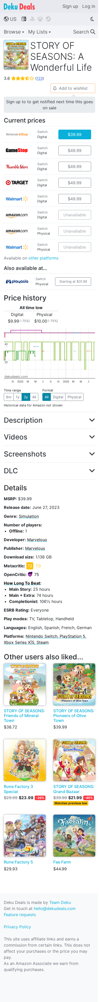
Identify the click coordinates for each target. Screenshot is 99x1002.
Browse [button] (13, 32)
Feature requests (20, 914)
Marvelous (37, 539)
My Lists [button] (38, 32)
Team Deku (60, 902)
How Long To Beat (22, 583)
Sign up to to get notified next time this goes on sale (49, 104)
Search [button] (84, 32)
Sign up (70, 6)
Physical (74, 397)
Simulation (29, 516)
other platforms (43, 258)
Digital (58, 397)
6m (8, 397)
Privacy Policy (17, 926)
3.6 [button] (24, 78)
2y (26, 397)
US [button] (10, 19)
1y (18, 397)
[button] (49, 420)
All (34, 397)
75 (36, 574)
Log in (88, 6)
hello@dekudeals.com (55, 908)
